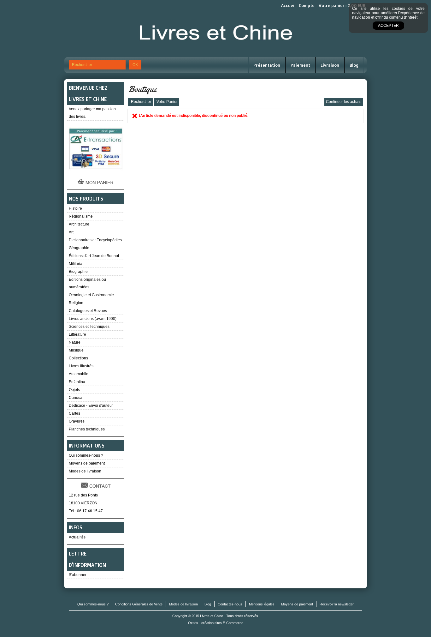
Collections (78, 358)
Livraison (330, 65)
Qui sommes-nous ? (86, 455)
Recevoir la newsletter (337, 604)
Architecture (79, 224)
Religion (76, 303)
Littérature (77, 334)
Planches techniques (87, 429)
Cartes (74, 413)
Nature (74, 342)
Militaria (75, 263)
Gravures (77, 421)
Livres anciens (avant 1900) (92, 318)
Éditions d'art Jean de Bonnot (94, 256)
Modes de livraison (85, 471)
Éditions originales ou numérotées (87, 283)
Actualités (77, 537)
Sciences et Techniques (89, 326)
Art (71, 232)
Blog (354, 65)
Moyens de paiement (87, 463)
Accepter (388, 25)
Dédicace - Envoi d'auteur (91, 405)
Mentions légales (262, 604)
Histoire (75, 208)
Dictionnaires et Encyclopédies (95, 240)
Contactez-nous (230, 604)
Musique (76, 350)
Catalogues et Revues (88, 311)
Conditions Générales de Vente (138, 604)
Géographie (79, 248)
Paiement (300, 65)
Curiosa (75, 397)
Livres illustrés (81, 366)
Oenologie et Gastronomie (91, 295)
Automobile (78, 374)
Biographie (78, 271)
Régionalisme (81, 216)
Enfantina (77, 382)
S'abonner (77, 575)
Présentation (266, 65)
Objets (74, 390)
